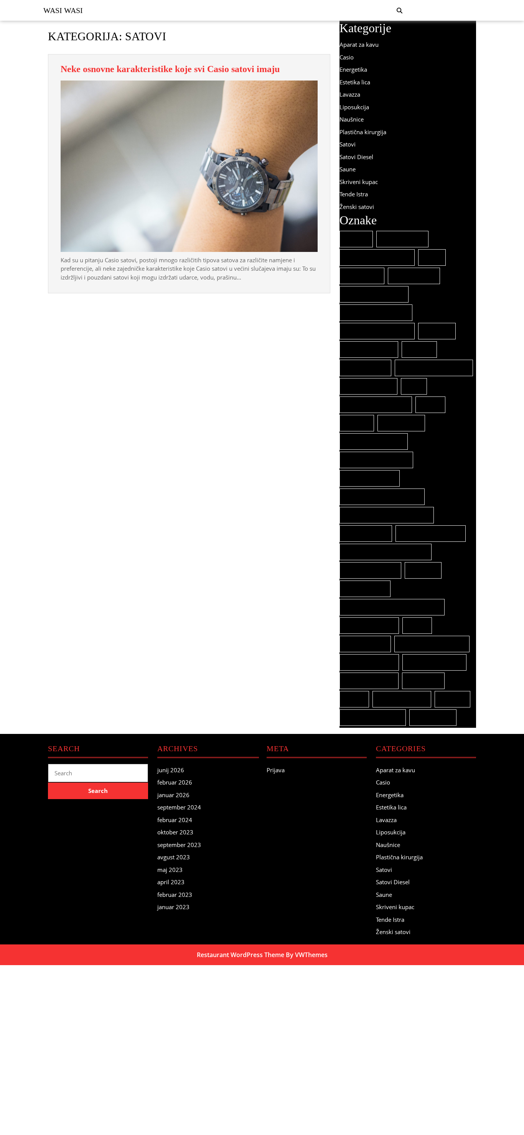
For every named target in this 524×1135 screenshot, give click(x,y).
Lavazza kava (401, 423)
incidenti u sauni (368, 386)
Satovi (347, 144)
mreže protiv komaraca (376, 460)
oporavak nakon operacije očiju (387, 515)
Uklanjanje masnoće (373, 717)
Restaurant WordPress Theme (240, 955)
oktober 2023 (175, 832)
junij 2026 (170, 770)
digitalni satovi (414, 276)
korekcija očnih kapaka (376, 404)
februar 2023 (174, 894)
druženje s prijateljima (376, 312)
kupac (430, 404)
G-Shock (419, 349)
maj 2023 (170, 869)
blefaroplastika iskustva (377, 257)
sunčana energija (369, 680)
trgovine (452, 699)
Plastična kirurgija (362, 132)
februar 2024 (174, 820)
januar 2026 (173, 795)
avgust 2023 (173, 857)
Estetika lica (354, 82)
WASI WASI (63, 10)
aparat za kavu (402, 239)
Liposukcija (354, 107)
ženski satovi (433, 717)
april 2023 (171, 882)
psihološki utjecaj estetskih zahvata (392, 607)
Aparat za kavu (359, 44)
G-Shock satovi (365, 368)
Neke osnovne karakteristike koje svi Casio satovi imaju (170, 69)
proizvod (423, 570)
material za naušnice (373, 441)
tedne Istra (423, 680)
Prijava (276, 770)
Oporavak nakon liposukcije (382, 496)
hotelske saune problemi (434, 368)
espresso (436, 331)
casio (431, 257)
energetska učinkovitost (377, 331)
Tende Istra (353, 194)
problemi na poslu (370, 570)
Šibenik (356, 239)
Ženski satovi (356, 207)
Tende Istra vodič (402, 699)
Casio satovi (362, 276)
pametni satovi (366, 533)
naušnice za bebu (369, 478)
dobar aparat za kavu (374, 294)
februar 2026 (174, 782)
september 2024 (179, 807)
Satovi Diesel (356, 157)
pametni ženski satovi (430, 533)
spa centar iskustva (434, 662)
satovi (417, 625)
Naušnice (351, 119)
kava (414, 386)
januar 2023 (173, 907)
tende (354, 699)
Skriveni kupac (358, 182)
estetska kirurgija (369, 349)
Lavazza (349, 94)
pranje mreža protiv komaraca (385, 552)
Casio (346, 57)
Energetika (353, 69)
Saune (347, 169)
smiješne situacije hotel (432, 644)
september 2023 (179, 845)
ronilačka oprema (369, 625)
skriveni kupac (365, 644)
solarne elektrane (369, 662)
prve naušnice (365, 588)
